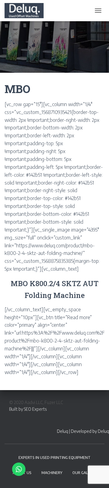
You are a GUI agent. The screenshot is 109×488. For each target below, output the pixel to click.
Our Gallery (84, 472)
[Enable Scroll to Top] (97, 475)
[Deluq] (26, 10)
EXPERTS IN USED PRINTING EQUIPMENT (54, 457)
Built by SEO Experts (28, 409)
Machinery (51, 472)
